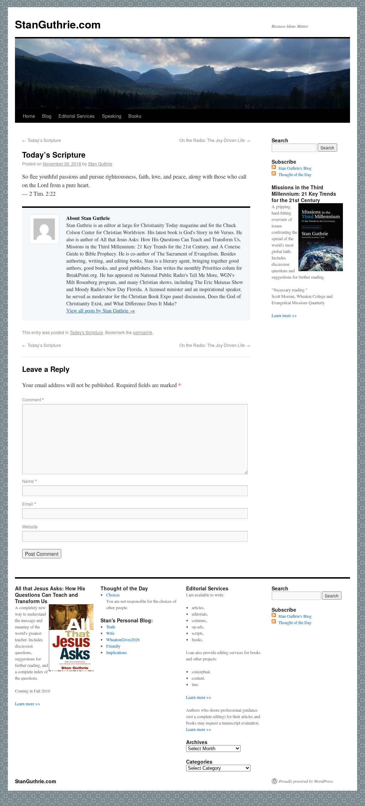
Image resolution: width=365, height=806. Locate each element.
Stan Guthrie (100, 163)
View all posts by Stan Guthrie (100, 310)
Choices (113, 594)
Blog (46, 115)
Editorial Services (76, 115)
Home (29, 115)
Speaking (111, 115)
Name (29, 481)
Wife (110, 633)
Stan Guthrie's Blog (295, 168)
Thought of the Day (295, 174)
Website (30, 526)
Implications (116, 652)
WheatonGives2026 (123, 639)
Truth (110, 626)
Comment (33, 399)
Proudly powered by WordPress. (306, 781)
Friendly (113, 646)
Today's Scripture (86, 332)
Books (135, 115)
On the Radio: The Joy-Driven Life (214, 140)
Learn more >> (284, 315)
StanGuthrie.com (58, 24)
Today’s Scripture (41, 140)
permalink (142, 332)
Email (29, 504)
